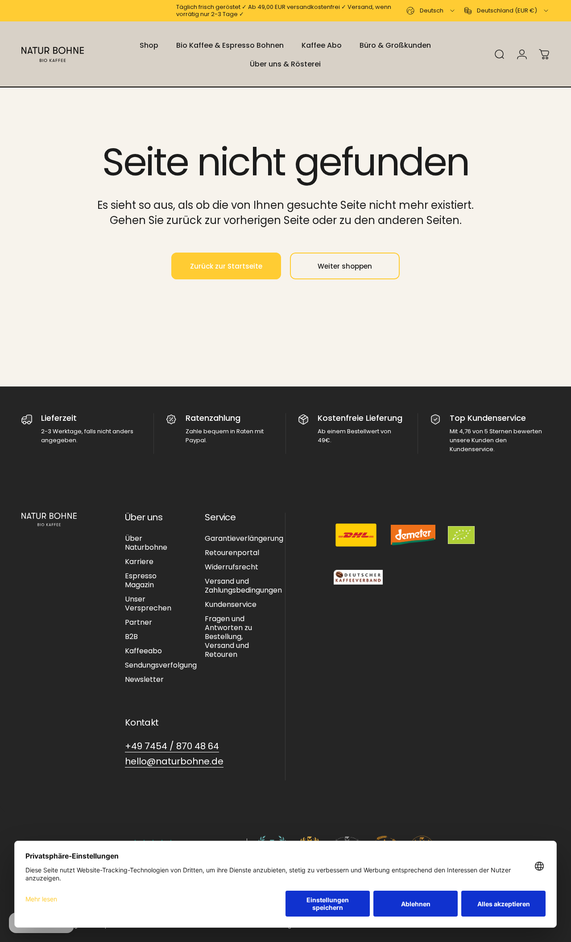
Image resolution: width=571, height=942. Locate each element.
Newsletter (144, 679)
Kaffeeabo (143, 651)
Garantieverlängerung (244, 538)
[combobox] (431, 10)
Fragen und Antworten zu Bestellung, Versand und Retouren (228, 636)
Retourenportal (232, 552)
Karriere (139, 561)
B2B (131, 636)
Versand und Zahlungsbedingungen (243, 586)
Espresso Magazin (141, 580)
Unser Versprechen (148, 604)
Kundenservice (231, 604)
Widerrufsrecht (231, 567)
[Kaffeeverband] (358, 577)
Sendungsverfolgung (161, 665)
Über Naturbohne (146, 543)
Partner (138, 622)
